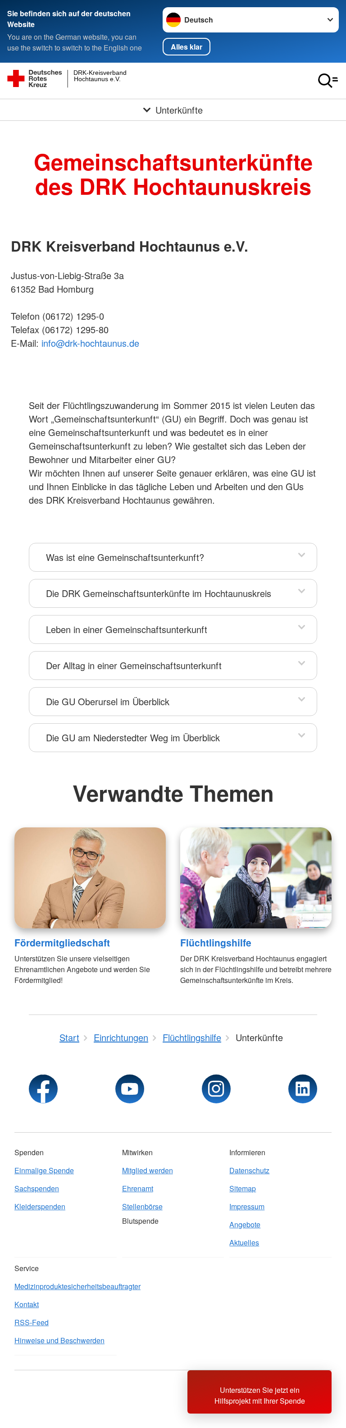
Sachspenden (36, 1188)
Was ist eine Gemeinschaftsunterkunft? (125, 557)
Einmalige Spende (44, 1170)
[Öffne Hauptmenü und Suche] (328, 81)
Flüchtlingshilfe (215, 942)
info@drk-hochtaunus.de (90, 342)
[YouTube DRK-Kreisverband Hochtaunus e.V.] (129, 1088)
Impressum (246, 1206)
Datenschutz (249, 1170)
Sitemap (242, 1188)
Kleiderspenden (39, 1206)
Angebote (244, 1224)
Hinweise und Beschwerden (59, 1340)
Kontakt (26, 1304)
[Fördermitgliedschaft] (90, 877)
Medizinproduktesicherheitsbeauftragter (65, 1286)
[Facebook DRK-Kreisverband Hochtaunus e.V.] (43, 1088)
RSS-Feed (31, 1322)
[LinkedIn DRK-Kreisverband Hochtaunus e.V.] (302, 1088)
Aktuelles (244, 1242)
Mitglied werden (147, 1170)
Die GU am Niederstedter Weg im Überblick (133, 737)
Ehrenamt (137, 1188)
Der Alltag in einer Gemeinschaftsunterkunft (134, 665)
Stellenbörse (142, 1206)
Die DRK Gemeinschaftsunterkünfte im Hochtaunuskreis (158, 593)
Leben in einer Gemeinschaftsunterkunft (126, 629)
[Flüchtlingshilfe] (256, 877)
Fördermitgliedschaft (62, 942)
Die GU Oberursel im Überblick (107, 701)
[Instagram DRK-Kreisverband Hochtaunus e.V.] (216, 1088)
